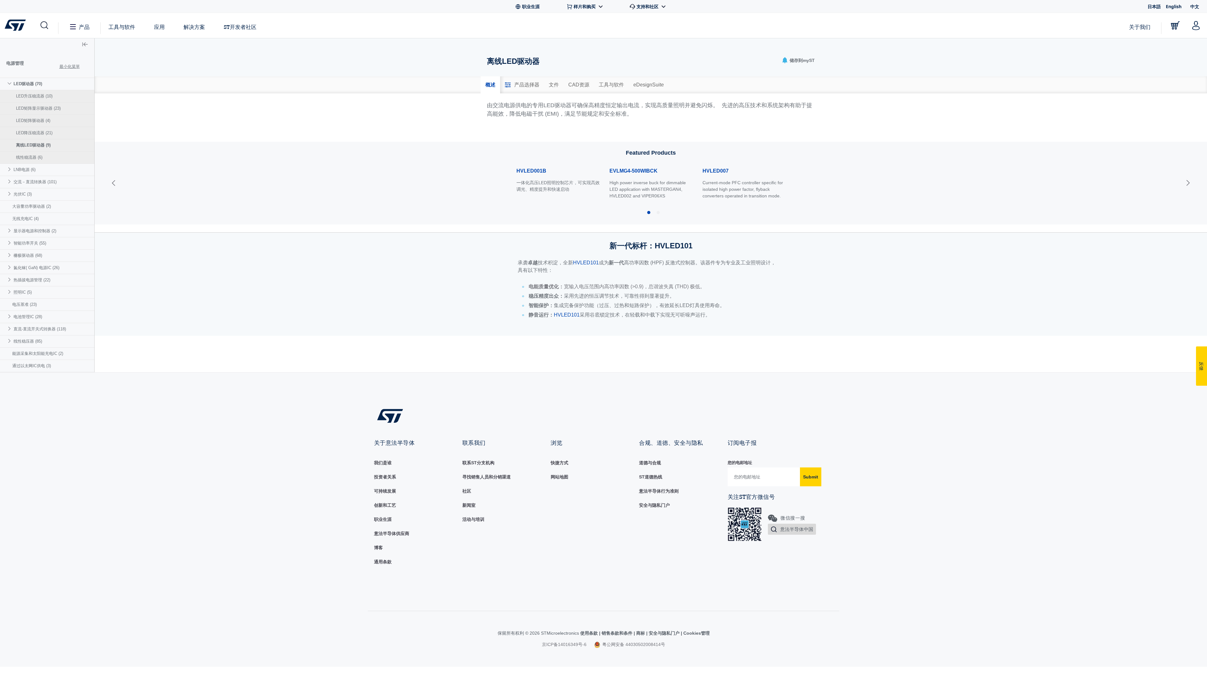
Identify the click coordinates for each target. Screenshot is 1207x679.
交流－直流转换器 (35, 181)
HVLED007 (716, 171)
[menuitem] (47, 120)
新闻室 (469, 505)
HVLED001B (531, 171)
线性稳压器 (28, 341)
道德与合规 (650, 462)
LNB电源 (25, 169)
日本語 (1154, 6)
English (1174, 6)
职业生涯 (383, 519)
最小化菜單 (69, 66)
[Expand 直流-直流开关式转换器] (10, 328)
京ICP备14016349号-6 (564, 644)
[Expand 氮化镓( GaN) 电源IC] (10, 267)
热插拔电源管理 (32, 280)
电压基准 (24, 304)
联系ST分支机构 (478, 462)
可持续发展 (385, 491)
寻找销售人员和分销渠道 (486, 476)
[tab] (490, 84)
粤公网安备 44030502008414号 (633, 644)
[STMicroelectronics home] (16, 25)
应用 (159, 27)
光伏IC (23, 194)
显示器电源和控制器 (35, 231)
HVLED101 (586, 262)
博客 (378, 547)
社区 (466, 491)
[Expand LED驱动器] (10, 83)
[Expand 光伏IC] (10, 193)
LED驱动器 (28, 83)
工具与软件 (121, 27)
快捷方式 (559, 462)
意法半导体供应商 (391, 533)
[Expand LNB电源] (10, 169)
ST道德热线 (650, 476)
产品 (84, 27)
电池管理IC (28, 316)
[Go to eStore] (1175, 25)
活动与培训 (473, 519)
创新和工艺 (385, 505)
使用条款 (589, 633)
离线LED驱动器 (33, 145)
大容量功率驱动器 (31, 206)
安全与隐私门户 (654, 505)
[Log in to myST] (1196, 25)
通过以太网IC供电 (31, 365)
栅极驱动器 (28, 255)
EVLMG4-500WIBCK (633, 171)
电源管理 (15, 63)
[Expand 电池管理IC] (10, 316)
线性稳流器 (29, 157)
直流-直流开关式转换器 (40, 329)
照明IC (23, 292)
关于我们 (1139, 27)
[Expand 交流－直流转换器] (10, 181)
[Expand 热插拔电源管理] (10, 279)
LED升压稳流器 (34, 96)
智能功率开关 (30, 243)
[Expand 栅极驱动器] (10, 255)
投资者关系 (385, 476)
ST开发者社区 (240, 27)
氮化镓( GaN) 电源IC (36, 267)
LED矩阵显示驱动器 (38, 108)
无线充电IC (25, 218)
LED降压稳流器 (34, 132)
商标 (640, 633)
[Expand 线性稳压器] (10, 341)
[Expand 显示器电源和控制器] (10, 230)
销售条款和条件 (617, 633)
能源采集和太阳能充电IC (37, 353)
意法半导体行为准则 (659, 491)
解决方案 (194, 27)
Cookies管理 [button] (696, 633)
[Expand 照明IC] (10, 292)
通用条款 (383, 561)
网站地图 (559, 476)
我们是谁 (383, 462)
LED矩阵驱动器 (33, 120)
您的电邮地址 (740, 462)
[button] (44, 25)
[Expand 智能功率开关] (10, 243)
